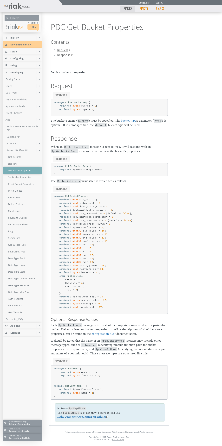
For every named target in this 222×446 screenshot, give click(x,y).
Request (62, 50)
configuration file (102, 333)
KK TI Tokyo (118, 439)
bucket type (128, 120)
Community (144, 2)
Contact (160, 2)
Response (64, 55)
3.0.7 (33, 27)
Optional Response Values (74, 319)
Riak (15, 26)
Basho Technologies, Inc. (118, 437)
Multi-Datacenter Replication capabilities (81, 416)
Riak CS (160, 8)
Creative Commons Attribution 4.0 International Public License (123, 432)
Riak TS (144, 8)
